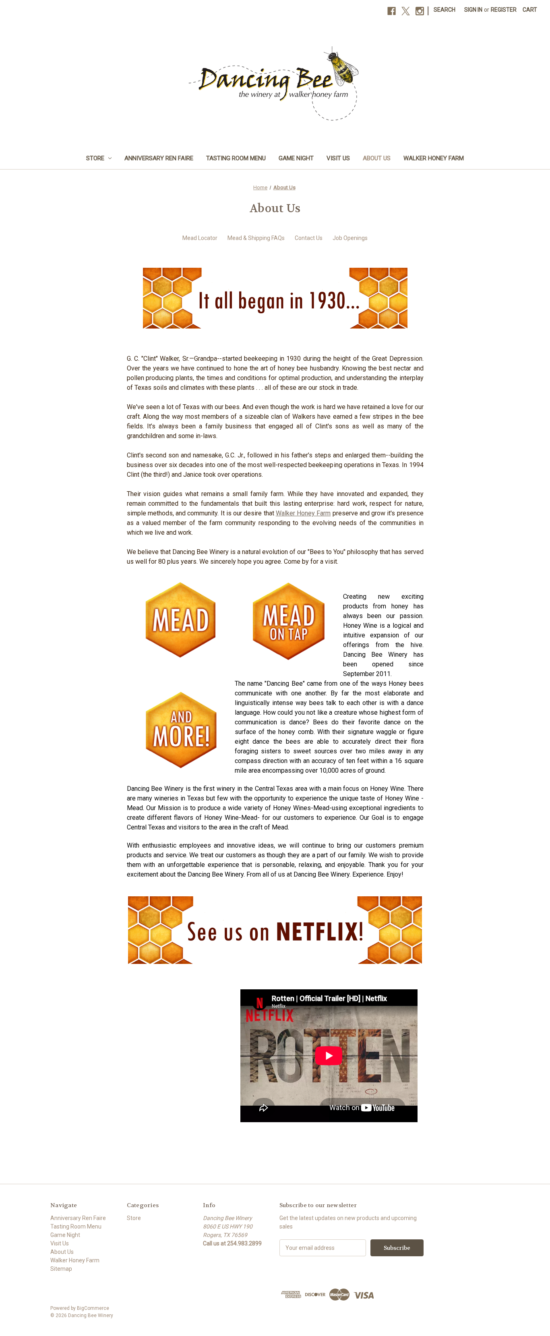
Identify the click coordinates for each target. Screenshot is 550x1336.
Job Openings (350, 238)
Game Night (296, 158)
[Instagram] (420, 11)
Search (444, 9)
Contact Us (309, 238)
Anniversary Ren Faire (158, 158)
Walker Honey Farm (433, 158)
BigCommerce (93, 1308)
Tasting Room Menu (236, 158)
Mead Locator (199, 238)
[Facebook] (391, 11)
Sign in (473, 9)
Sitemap (61, 1269)
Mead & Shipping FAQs (256, 238)
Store (95, 158)
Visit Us (338, 158)
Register (504, 9)
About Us (377, 158)
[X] (405, 11)
